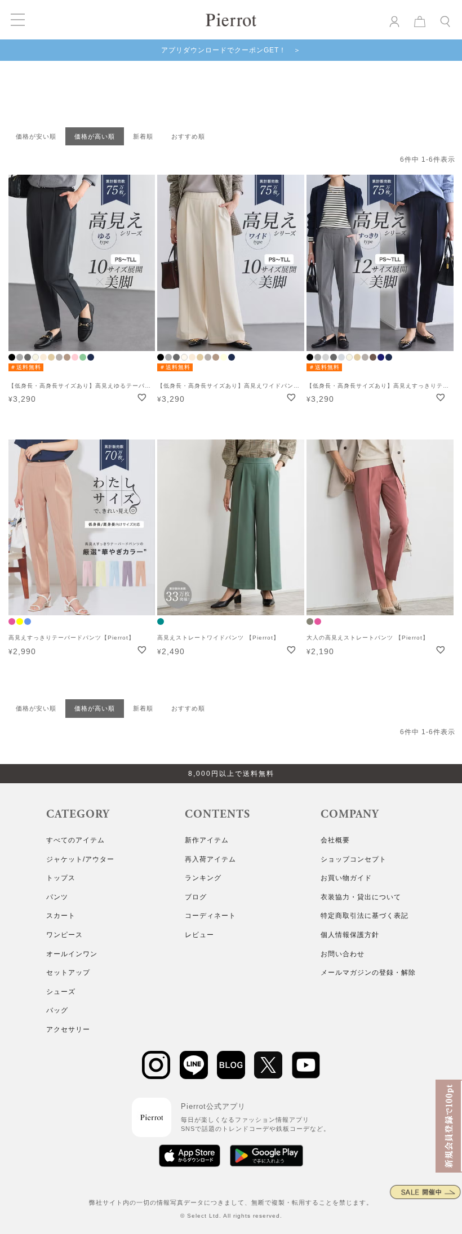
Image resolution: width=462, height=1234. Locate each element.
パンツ (57, 897)
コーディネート (210, 916)
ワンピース (64, 935)
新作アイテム (207, 840)
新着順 (143, 136)
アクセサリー (68, 1029)
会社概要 (335, 840)
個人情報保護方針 (350, 935)
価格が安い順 (36, 136)
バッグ (57, 1010)
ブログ (196, 897)
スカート (60, 916)
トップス (60, 878)
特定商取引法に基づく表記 (364, 916)
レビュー (199, 935)
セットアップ (68, 972)
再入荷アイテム (210, 859)
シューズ (60, 992)
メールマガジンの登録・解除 (368, 972)
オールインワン (71, 954)
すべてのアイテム (75, 840)
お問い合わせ (343, 954)
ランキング (203, 878)
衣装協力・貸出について (361, 897)
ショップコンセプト (354, 859)
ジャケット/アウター (80, 859)
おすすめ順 (188, 136)
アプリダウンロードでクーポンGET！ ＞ (231, 50)
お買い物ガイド (346, 878)
